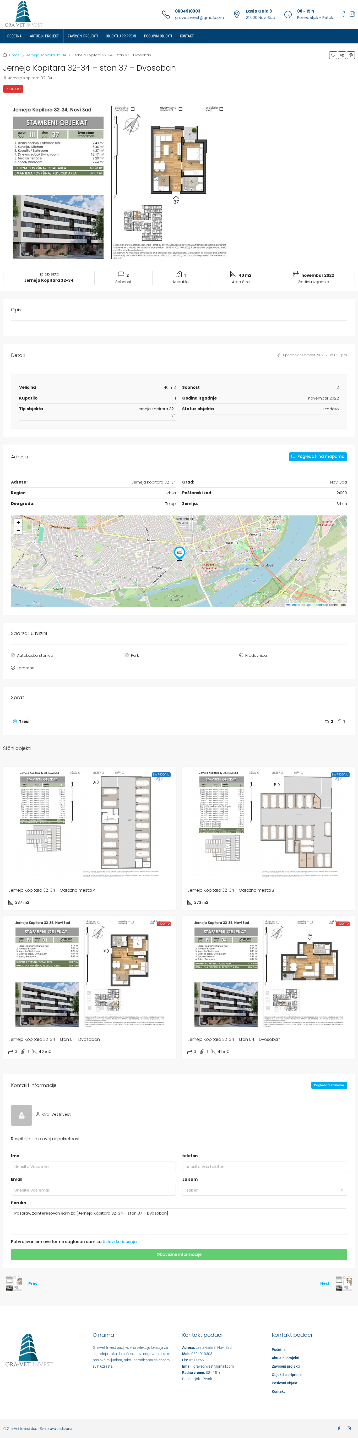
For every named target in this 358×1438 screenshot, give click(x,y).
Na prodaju (161, 775)
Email (17, 1179)
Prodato (13, 89)
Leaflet (295, 604)
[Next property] (344, 1283)
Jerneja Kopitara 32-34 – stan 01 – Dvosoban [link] (54, 1039)
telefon (190, 1156)
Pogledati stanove (329, 1085)
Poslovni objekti (158, 36)
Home (14, 55)
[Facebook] (340, 1428)
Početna (14, 36)
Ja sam (190, 1179)
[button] (333, 55)
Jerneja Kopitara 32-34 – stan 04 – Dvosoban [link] (233, 1039)
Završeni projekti (83, 36)
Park (135, 655)
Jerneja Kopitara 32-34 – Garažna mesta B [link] (230, 890)
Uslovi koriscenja (120, 1241)
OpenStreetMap (317, 604)
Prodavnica (256, 655)
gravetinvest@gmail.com (199, 17)
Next (325, 1283)
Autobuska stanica (35, 655)
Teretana (26, 668)
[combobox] (264, 1190)
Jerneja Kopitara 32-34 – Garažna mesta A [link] (51, 890)
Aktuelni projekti (44, 36)
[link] (89, 824)
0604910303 (187, 11)
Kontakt (187, 36)
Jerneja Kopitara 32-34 (46, 55)
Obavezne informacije (179, 1254)
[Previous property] (14, 1283)
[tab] (179, 721)
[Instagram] (350, 1428)
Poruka (18, 1203)
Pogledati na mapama (320, 456)
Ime (15, 1156)
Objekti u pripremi (121, 36)
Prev (32, 1283)
